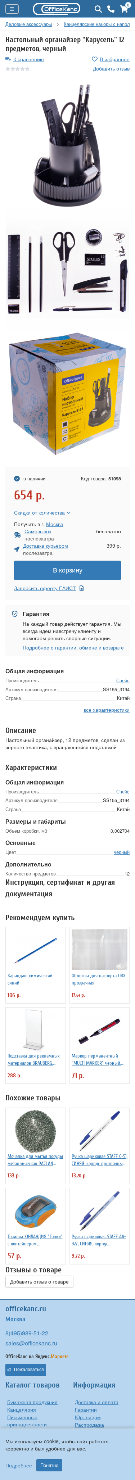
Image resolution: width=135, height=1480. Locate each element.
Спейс (123, 680)
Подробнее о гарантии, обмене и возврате (73, 647)
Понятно (49, 1465)
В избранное (115, 59)
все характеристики (107, 709)
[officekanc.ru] (56, 9)
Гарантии (86, 1409)
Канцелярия (21, 1409)
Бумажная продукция (32, 1402)
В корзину (67, 570)
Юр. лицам (88, 1417)
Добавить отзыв (111, 68)
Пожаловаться (29, 1369)
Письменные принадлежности (27, 1420)
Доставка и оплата (96, 1402)
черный (122, 851)
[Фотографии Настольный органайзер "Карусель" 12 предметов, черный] (67, 145)
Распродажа (89, 1424)
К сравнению (28, 59)
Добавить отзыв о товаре (39, 1282)
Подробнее (18, 1465)
